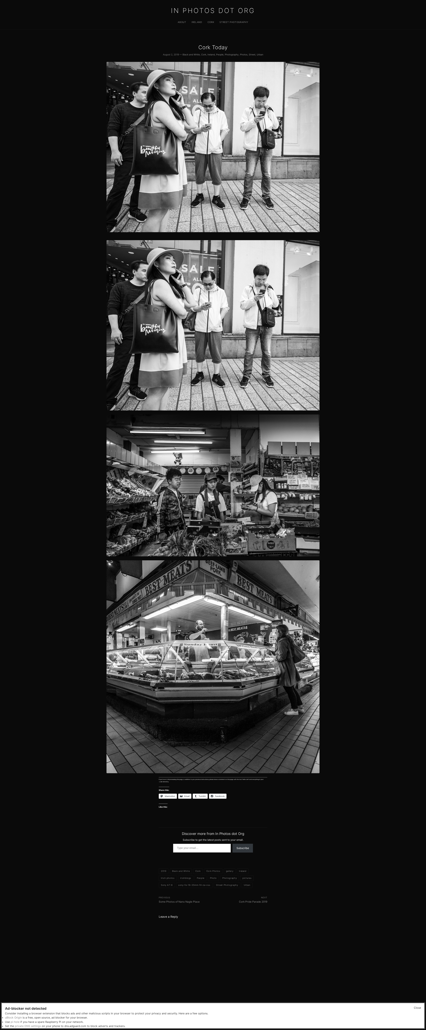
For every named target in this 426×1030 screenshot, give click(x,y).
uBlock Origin (13, 1017)
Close (417, 1007)
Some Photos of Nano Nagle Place (179, 901)
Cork (211, 22)
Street (252, 54)
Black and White (191, 54)
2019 (163, 871)
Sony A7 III (167, 885)
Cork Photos (213, 871)
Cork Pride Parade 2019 (253, 901)
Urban (260, 54)
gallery (229, 871)
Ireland (197, 22)
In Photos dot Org (213, 10)
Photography (232, 54)
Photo (213, 878)
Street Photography (233, 22)
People (219, 54)
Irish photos (168, 878)
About (182, 22)
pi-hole (15, 1022)
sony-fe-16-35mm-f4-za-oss (194, 885)
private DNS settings (28, 1026)
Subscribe (242, 848)
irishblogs (185, 878)
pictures (246, 878)
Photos (243, 54)
